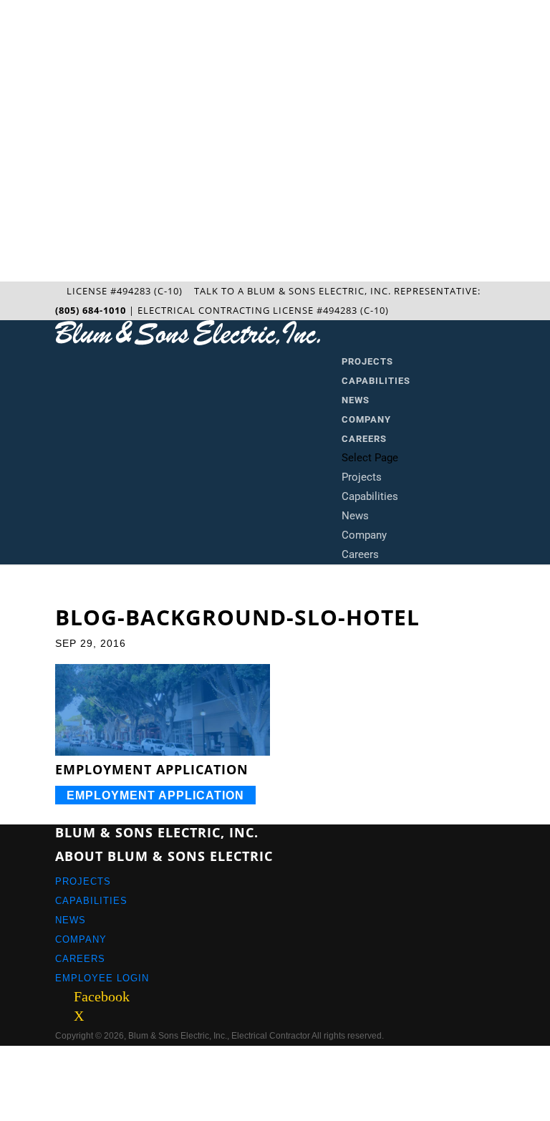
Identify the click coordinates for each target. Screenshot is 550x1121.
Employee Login (102, 978)
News (356, 400)
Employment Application (155, 795)
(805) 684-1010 (90, 310)
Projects (367, 361)
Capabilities (376, 380)
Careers (364, 438)
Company (366, 419)
